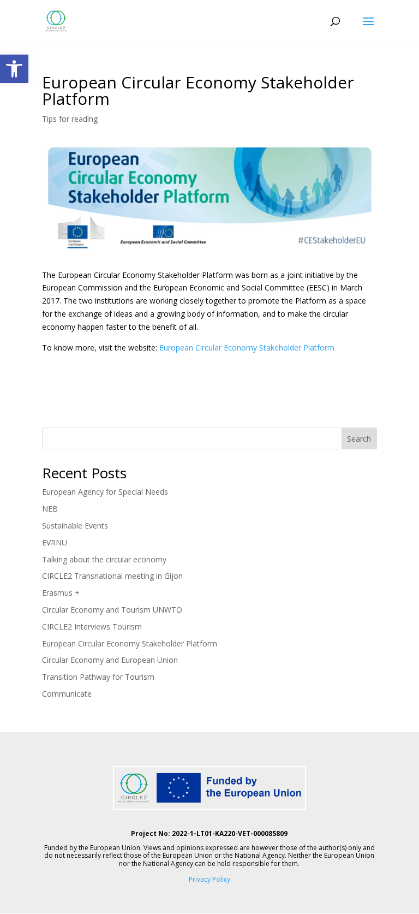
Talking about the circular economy (104, 559)
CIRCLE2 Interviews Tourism (92, 626)
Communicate (67, 694)
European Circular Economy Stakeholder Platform (246, 347)
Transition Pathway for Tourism (98, 677)
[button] (14, 69)
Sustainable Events (75, 525)
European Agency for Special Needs (105, 491)
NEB (50, 508)
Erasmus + (61, 592)
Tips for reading (70, 119)
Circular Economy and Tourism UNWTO (112, 609)
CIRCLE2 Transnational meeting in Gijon (112, 576)
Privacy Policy (209, 879)
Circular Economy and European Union (110, 660)
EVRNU (54, 542)
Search (359, 439)
